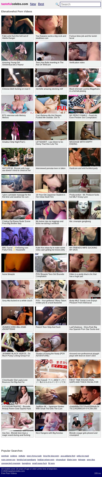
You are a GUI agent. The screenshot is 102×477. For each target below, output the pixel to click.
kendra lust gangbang (26, 460)
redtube (22, 456)
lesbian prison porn (45, 460)
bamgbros (26, 463)
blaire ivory (72, 460)
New (33, 4)
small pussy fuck (39, 463)
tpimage (81, 460)
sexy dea (91, 460)
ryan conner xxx (8, 460)
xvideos (13, 456)
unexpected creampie (10, 463)
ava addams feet (68, 456)
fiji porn (51, 463)
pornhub (5, 456)
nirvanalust (61, 460)
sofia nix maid (83, 456)
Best (41, 4)
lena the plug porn (51, 456)
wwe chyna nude (34, 456)
